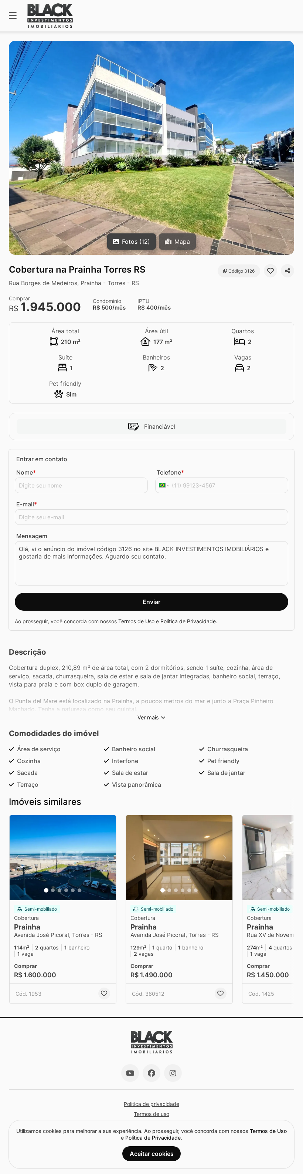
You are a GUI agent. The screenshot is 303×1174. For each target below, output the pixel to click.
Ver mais (148, 717)
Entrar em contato (41, 459)
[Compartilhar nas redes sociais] (287, 270)
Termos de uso (151, 1114)
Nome (26, 472)
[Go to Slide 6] (79, 890)
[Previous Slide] (15, 148)
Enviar (151, 601)
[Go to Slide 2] (53, 890)
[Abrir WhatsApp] (284, 1155)
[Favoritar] (270, 270)
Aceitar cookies (152, 1153)
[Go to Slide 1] (46, 890)
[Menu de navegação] (13, 15)
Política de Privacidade (188, 621)
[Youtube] (130, 1073)
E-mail (26, 504)
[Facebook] (151, 1073)
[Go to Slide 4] (66, 890)
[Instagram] (173, 1073)
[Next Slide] (288, 148)
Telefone (170, 472)
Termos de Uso (136, 621)
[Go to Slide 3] (59, 890)
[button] (151, 148)
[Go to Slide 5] (73, 890)
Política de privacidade (151, 1104)
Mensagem (31, 536)
